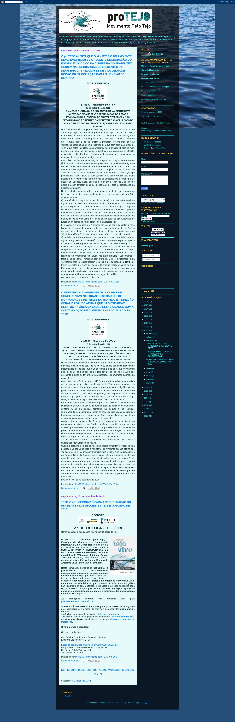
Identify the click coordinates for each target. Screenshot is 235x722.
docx (164, 87)
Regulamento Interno (150, 74)
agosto (149, 368)
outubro (149, 337)
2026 (146, 302)
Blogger (145, 702)
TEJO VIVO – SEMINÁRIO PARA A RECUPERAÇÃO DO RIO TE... (159, 362)
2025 (146, 305)
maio (148, 372)
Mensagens (149, 255)
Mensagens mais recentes (79, 669)
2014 (146, 398)
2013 (146, 402)
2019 (146, 327)
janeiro (149, 383)
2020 (146, 323)
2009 (146, 416)
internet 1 (116, 619)
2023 (146, 312)
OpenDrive (69, 696)
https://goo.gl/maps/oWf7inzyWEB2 (100, 645)
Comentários (149, 259)
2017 (146, 387)
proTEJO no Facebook (153, 142)
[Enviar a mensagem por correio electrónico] (84, 285)
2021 (146, 319)
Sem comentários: (70, 285)
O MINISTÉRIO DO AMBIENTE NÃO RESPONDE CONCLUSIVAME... (159, 354)
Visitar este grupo (148, 221)
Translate (160, 203)
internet (102, 614)
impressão (114, 614)
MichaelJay (121, 702)
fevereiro (150, 379)
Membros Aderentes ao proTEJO (155, 66)
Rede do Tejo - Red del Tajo (154, 148)
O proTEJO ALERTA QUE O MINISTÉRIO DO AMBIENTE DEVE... (159, 346)
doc (160, 87)
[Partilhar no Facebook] (96, 286)
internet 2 (128, 619)
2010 (146, 412)
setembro (150, 340)
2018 (146, 330)
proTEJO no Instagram (153, 145)
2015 (146, 394)
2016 (146, 391)
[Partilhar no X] (93, 286)
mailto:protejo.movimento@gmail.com (156, 130)
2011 (146, 409)
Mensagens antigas (121, 669)
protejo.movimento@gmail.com (77, 601)
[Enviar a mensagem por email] (89, 286)
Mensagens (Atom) (83, 681)
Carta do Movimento (150, 70)
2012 (146, 405)
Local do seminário (71, 645)
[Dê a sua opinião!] (91, 286)
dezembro (150, 333)
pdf (167, 87)
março (149, 376)
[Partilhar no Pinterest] (98, 286)
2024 (146, 309)
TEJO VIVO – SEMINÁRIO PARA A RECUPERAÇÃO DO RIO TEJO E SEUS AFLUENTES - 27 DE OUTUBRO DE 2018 (96, 506)
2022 (146, 316)
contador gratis (147, 246)
